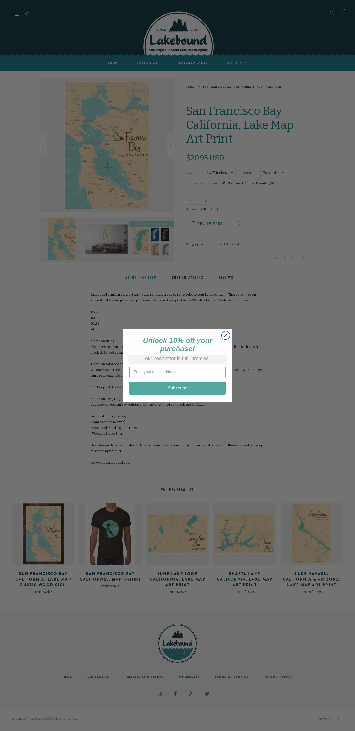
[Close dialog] (225, 335)
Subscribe (177, 388)
